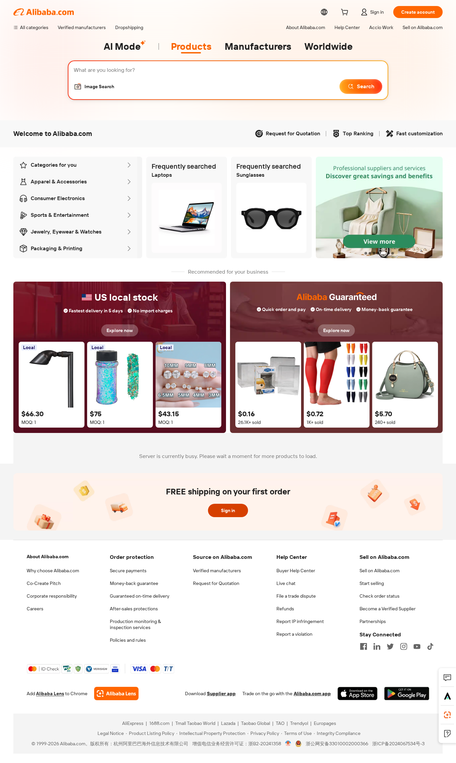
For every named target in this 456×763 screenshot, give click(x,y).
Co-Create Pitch (44, 583)
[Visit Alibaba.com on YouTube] (417, 646)
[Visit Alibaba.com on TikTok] (430, 646)
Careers (35, 608)
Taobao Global (255, 723)
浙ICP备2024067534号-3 (398, 743)
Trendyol (299, 723)
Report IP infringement (300, 621)
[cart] (346, 13)
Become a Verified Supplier (388, 608)
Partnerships (373, 621)
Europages (325, 723)
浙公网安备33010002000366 (337, 743)
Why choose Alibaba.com (53, 570)
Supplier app (221, 693)
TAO (280, 723)
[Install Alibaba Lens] (447, 715)
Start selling (372, 583)
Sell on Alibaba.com (380, 570)
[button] (94, 86)
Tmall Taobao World (195, 723)
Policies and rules (128, 640)
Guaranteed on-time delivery (139, 596)
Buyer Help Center (295, 570)
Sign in (228, 510)
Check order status (380, 596)
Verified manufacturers (217, 570)
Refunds (285, 608)
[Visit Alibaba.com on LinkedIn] (377, 646)
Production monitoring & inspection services (135, 624)
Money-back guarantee (134, 583)
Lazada (228, 723)
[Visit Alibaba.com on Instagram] (404, 646)
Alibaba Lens (50, 693)
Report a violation (294, 634)
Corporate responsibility (52, 596)
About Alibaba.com (47, 556)
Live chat (285, 583)
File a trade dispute (296, 596)
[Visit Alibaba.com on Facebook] (364, 646)
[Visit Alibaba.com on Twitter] (390, 646)
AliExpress (133, 723)
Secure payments (128, 570)
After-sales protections (134, 608)
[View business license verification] (288, 743)
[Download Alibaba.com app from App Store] (357, 693)
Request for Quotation (216, 583)
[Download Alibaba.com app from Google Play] (406, 693)
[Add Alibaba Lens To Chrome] (116, 693)
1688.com (159, 723)
